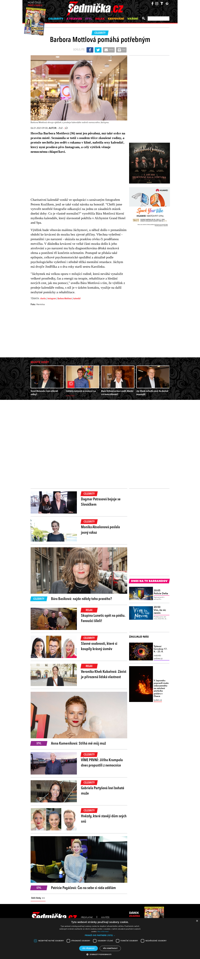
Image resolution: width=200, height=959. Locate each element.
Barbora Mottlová (65, 299)
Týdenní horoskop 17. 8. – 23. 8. (160, 649)
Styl (88, 19)
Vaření (132, 19)
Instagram (51, 299)
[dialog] (100, 938)
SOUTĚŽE (105, 917)
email (111, 50)
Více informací (103, 931)
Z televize (74, 19)
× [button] (197, 921)
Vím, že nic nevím (160, 610)
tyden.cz (158, 700)
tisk (124, 50)
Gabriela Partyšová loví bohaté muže (102, 790)
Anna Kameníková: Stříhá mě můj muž (78, 744)
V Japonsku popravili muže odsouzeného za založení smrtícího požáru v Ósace (161, 688)
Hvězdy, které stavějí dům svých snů (104, 819)
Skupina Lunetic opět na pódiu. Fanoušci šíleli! (103, 618)
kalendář (77, 299)
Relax (100, 19)
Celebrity (55, 19)
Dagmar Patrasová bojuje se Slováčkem (101, 502)
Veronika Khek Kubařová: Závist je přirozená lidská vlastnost (103, 674)
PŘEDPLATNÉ (87, 917)
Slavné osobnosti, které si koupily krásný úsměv (99, 646)
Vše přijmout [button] (88, 948)
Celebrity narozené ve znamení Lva (81, 391)
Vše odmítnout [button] (110, 948)
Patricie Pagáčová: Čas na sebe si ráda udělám (83, 888)
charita (43, 299)
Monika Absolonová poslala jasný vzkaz (100, 530)
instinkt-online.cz (158, 657)
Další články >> (38, 898)
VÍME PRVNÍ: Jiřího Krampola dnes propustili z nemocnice (102, 762)
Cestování (116, 19)
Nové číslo (35, 4)
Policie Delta (161, 592)
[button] (100, 935)
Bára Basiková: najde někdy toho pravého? (81, 599)
